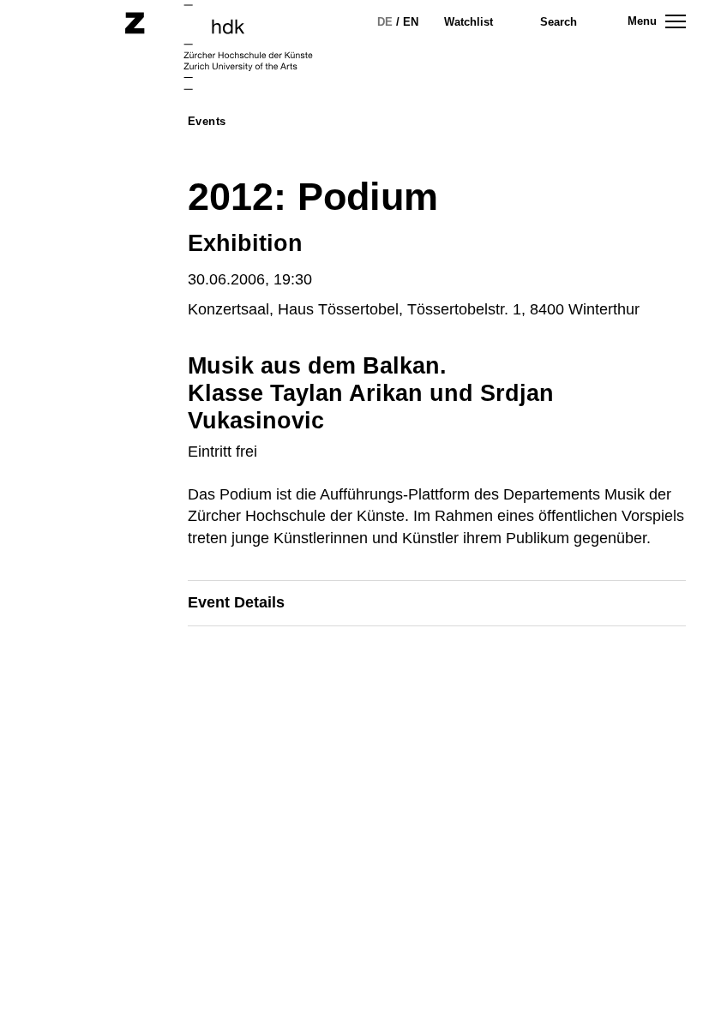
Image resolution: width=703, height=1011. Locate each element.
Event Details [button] (236, 602)
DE (385, 21)
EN (410, 21)
